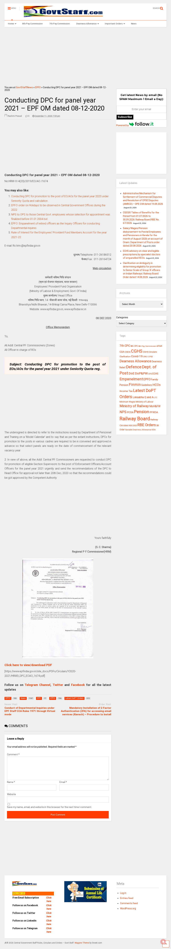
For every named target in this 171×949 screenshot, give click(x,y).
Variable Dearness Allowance (138, 429)
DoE (131, 373)
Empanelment (131, 379)
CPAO (145, 357)
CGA (122, 351)
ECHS (155, 373)
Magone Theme (82, 943)
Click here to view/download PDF (28, 665)
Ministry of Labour (144, 401)
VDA (154, 429)
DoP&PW (141, 373)
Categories (122, 317)
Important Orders (114, 23)
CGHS (136, 351)
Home (11, 23)
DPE (150, 374)
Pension (141, 411)
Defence (133, 366)
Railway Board (135, 418)
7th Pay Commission (59, 23)
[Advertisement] (86, 55)
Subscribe (125, 117)
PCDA (130, 412)
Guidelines (146, 385)
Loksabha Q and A (143, 397)
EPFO (38, 87)
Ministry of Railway (134, 406)
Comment (13, 754)
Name (11, 782)
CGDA (128, 352)
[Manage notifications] (163, 941)
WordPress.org (128, 908)
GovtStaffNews (24, 87)
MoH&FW (154, 406)
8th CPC (134, 346)
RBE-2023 (133, 425)
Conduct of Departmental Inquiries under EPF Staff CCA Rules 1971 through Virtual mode (30, 711)
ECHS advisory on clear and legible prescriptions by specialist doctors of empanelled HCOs (141, 254)
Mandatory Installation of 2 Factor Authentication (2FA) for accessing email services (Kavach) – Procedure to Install (86, 711)
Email (63, 782)
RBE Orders (146, 425)
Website (11, 794)
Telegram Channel (37, 685)
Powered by (122, 125)
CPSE (150, 356)
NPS (123, 412)
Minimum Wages (127, 402)
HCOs (156, 384)
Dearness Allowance (86, 23)
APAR (159, 346)
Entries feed (126, 898)
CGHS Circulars (150, 352)
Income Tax (126, 391)
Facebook (78, 685)
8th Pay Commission (32, 23)
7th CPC (125, 345)
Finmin (135, 384)
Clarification (125, 356)
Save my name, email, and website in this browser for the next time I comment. (49, 807)
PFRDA (154, 412)
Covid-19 (137, 356)
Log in (123, 893)
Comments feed (129, 903)
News (133, 23)
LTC (155, 397)
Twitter (58, 685)
